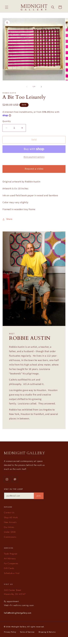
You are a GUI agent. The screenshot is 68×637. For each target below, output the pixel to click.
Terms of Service (27, 632)
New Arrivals (10, 522)
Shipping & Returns (47, 632)
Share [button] (9, 219)
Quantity (6, 121)
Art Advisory (10, 558)
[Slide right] (41, 86)
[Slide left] (26, 86)
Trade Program (10, 553)
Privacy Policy (10, 632)
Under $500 (10, 532)
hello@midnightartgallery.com (17, 612)
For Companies (11, 563)
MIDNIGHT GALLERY (24, 453)
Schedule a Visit (11, 573)
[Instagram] (7, 479)
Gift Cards (9, 568)
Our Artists (9, 527)
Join (38, 496)
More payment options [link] (34, 157)
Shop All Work (11, 517)
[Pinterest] (15, 479)
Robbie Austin (9, 93)
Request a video (34, 169)
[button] (6, 7)
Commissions (10, 536)
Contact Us (9, 512)
